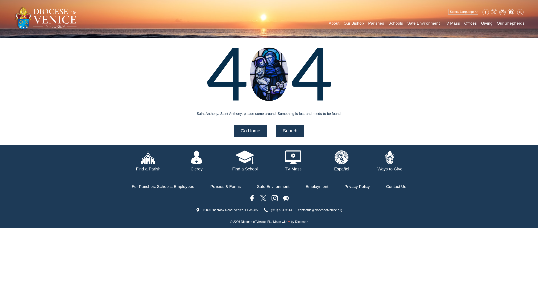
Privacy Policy (357, 186)
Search (290, 130)
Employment (317, 186)
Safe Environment (423, 23)
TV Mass (452, 23)
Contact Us (396, 186)
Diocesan (301, 221)
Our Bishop (354, 23)
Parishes (376, 23)
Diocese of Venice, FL (256, 221)
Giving (487, 23)
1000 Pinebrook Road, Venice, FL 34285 (230, 210)
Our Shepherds (511, 23)
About (334, 23)
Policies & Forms (225, 186)
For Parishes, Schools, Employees (163, 186)
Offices (470, 23)
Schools (395, 23)
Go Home (250, 130)
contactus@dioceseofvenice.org (320, 210)
